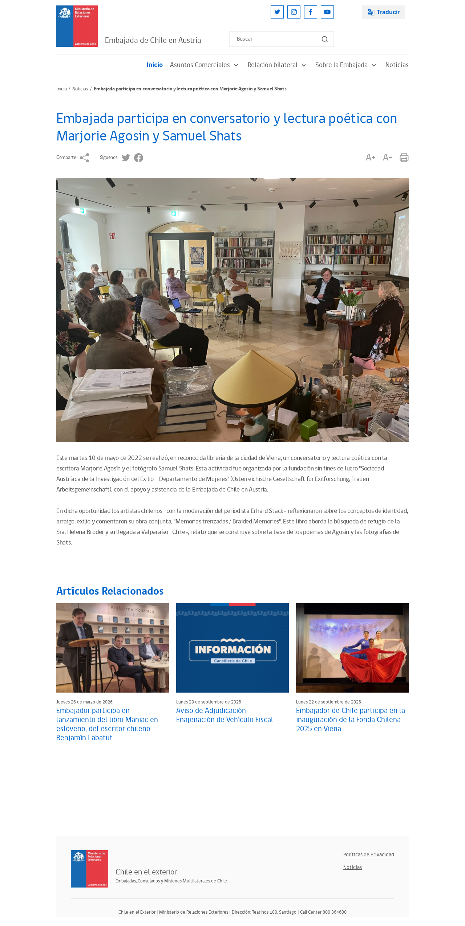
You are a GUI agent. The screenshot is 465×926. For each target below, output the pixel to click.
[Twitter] (277, 12)
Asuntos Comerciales (200, 65)
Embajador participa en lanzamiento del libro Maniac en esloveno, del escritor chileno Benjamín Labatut (107, 724)
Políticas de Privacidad (368, 854)
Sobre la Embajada (341, 65)
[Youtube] (327, 12)
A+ (370, 157)
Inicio (154, 65)
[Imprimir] (404, 157)
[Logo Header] (77, 26)
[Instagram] (293, 12)
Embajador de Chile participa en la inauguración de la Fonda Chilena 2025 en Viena (350, 719)
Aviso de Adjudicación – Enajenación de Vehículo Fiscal (224, 715)
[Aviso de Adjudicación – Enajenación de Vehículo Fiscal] (232, 648)
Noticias (397, 65)
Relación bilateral (273, 65)
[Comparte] (84, 157)
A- (387, 157)
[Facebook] (310, 12)
